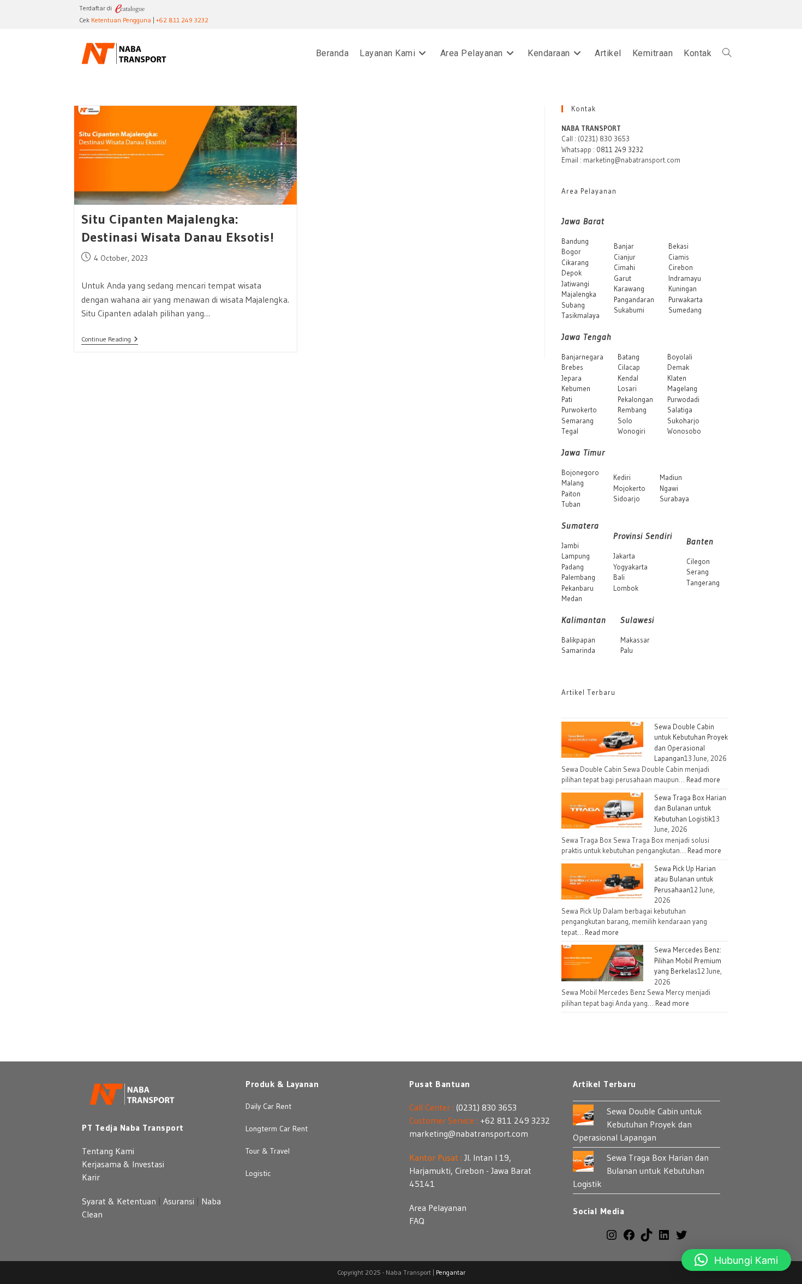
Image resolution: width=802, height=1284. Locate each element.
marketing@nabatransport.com (468, 1133)
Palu (626, 650)
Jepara (571, 378)
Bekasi (678, 246)
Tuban (570, 504)
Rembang (632, 409)
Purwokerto (579, 409)
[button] (736, 1260)
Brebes (572, 367)
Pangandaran (634, 299)
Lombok (625, 588)
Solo (625, 420)
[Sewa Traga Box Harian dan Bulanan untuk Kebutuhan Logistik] (602, 809)
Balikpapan (578, 639)
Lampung (575, 555)
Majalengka (578, 294)
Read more (703, 779)
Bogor (571, 251)
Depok (571, 272)
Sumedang (685, 309)
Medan (571, 598)
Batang (628, 356)
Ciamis (678, 257)
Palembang (578, 577)
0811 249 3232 (619, 149)
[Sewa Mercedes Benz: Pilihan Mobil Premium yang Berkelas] (602, 962)
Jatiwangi (575, 283)
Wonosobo (684, 431)
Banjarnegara (582, 356)
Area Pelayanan (437, 1207)
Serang (697, 571)
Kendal (628, 378)
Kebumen (575, 388)
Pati (566, 399)
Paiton (570, 493)
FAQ (416, 1220)
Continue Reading (109, 340)
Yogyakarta (630, 566)
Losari (627, 388)
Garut (622, 278)
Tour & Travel (268, 1151)
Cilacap (629, 367)
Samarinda (578, 650)
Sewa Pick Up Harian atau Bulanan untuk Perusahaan (685, 879)
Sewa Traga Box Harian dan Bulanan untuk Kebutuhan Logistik (690, 808)
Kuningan (682, 288)
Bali (619, 577)
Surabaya (674, 498)
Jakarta (624, 555)
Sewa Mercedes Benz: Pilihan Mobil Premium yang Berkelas (687, 960)
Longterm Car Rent (277, 1128)
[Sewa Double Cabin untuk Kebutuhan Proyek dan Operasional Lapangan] (602, 738)
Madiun (671, 477)
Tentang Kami (108, 1150)
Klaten (676, 378)
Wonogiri (631, 431)
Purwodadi (683, 399)
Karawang (629, 288)
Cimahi (624, 267)
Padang (572, 566)
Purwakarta (685, 299)
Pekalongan (635, 399)
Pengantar (450, 1272)
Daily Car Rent (268, 1106)
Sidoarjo (626, 498)
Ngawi (669, 488)
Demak (678, 367)
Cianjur (625, 257)
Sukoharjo (683, 420)
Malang (572, 482)
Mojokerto (629, 488)
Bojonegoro (580, 472)
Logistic (258, 1173)
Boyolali (679, 356)
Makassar (635, 639)
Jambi (570, 545)
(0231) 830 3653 (486, 1107)
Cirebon (680, 267)
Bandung (575, 241)
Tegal (569, 431)
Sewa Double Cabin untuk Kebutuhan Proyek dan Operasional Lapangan (637, 1124)
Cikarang (575, 262)
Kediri (622, 477)
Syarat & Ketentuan (119, 1201)
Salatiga (679, 409)
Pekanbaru (577, 588)
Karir (91, 1177)
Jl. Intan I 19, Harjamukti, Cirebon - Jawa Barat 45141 (470, 1170)
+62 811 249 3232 (182, 20)
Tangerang (703, 582)
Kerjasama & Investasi (123, 1164)
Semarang (577, 420)
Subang (573, 305)
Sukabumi (629, 309)
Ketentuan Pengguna (121, 20)
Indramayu (684, 278)
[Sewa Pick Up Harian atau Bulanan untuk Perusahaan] (602, 880)
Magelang (682, 388)
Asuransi (178, 1201)
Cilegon (698, 561)
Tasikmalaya (580, 315)
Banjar (624, 246)
